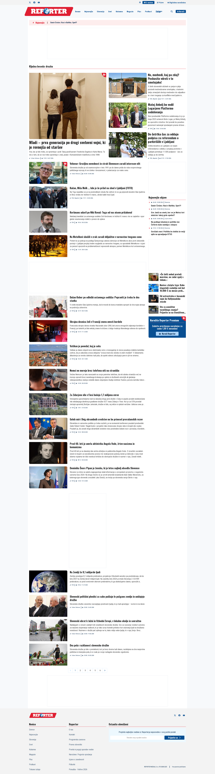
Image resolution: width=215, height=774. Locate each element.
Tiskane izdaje (159, 11)
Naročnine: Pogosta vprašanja (80, 754)
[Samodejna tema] (139, 2)
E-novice (149, 2)
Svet (110, 11)
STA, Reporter (153, 99)
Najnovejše (88, 11)
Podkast (148, 11)
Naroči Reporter (169, 333)
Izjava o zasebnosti (76, 759)
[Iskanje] (172, 11)
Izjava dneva (168, 218)
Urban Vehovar (35, 158)
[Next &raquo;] (105, 670)
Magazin (130, 11)
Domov (78, 11)
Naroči (181, 11)
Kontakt (72, 734)
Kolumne (119, 11)
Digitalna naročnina (177, 2)
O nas (71, 729)
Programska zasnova (77, 739)
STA (151, 128)
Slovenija (100, 11)
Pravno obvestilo (75, 744)
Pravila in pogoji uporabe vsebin (81, 749)
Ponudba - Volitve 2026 (78, 769)
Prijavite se (173, 737)
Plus (139, 11)
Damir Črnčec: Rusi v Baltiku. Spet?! (63, 23)
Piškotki (72, 764)
